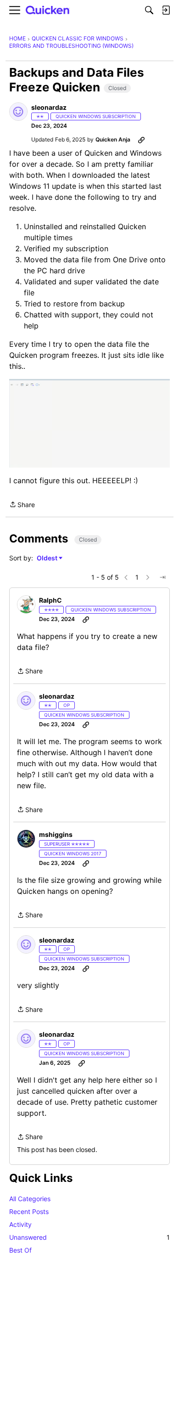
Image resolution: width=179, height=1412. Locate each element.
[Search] (149, 10)
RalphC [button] (50, 600)
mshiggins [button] (56, 834)
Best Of (20, 1250)
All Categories (29, 1199)
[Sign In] (165, 10)
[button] (18, 111)
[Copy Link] (141, 140)
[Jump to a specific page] (162, 577)
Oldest (48, 558)
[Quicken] (48, 10)
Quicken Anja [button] (112, 139)
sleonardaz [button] (49, 107)
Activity (20, 1224)
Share (22, 505)
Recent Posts (29, 1211)
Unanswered (89, 1237)
